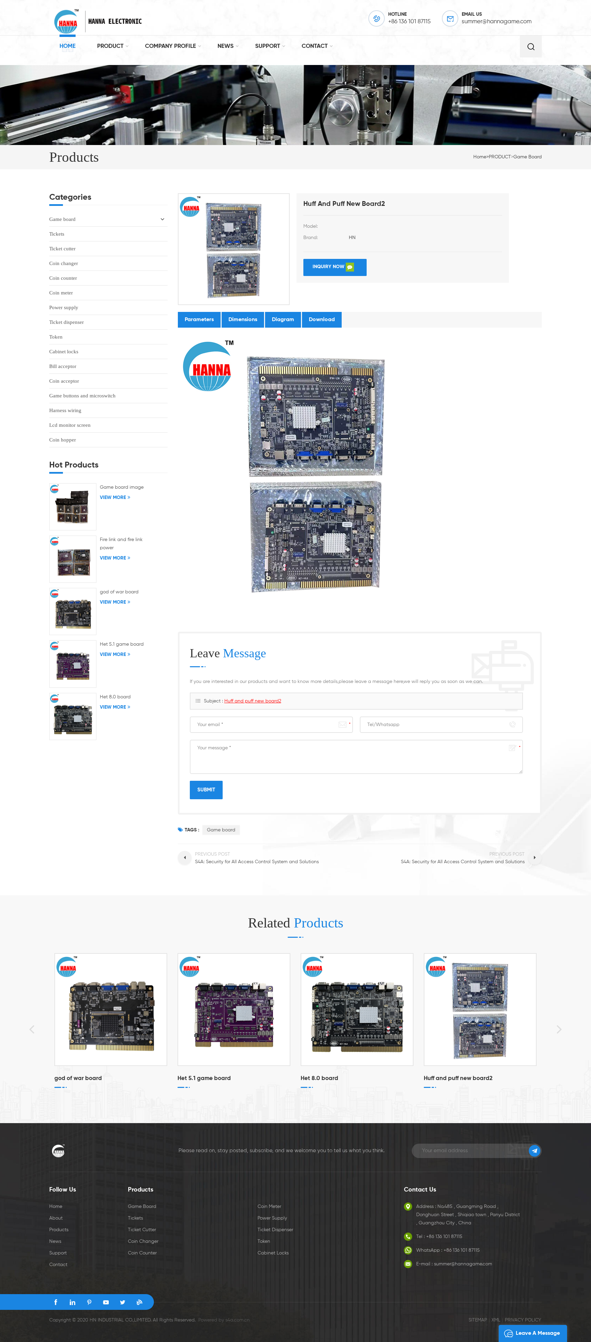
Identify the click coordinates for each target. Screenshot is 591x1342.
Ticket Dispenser (275, 1229)
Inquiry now (329, 266)
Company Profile (170, 46)
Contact (58, 1264)
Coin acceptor (64, 381)
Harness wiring (65, 410)
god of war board (119, 592)
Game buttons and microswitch (82, 395)
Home (68, 46)
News (55, 1241)
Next (564, 1029)
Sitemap (478, 1320)
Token (56, 337)
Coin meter (61, 292)
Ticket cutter (62, 248)
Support (58, 1253)
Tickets (56, 234)
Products (58, 1229)
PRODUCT (110, 46)
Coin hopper (62, 440)
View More (113, 497)
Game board (527, 157)
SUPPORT (267, 46)
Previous (27, 1029)
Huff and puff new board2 (252, 701)
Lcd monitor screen (70, 425)
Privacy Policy (523, 1320)
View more (67, 1099)
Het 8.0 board (115, 697)
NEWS (226, 46)
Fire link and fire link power (121, 543)
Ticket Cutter (142, 1229)
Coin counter (63, 278)
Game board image (122, 487)
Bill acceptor (62, 366)
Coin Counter (142, 1253)
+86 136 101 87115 (409, 22)
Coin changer (63, 263)
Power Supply (272, 1218)
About (56, 1218)
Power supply (63, 307)
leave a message (538, 1333)
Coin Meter (269, 1206)
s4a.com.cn (237, 1320)
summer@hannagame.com (496, 22)
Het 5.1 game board (122, 644)
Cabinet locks (63, 351)
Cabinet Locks (273, 1253)
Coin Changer (143, 1241)
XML (495, 1320)
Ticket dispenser (66, 322)
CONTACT (315, 46)
